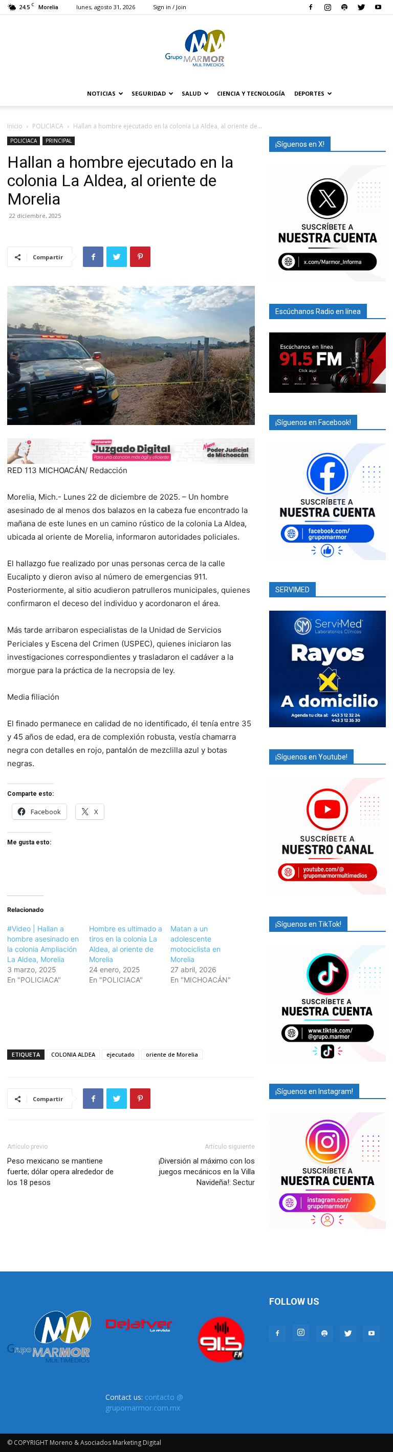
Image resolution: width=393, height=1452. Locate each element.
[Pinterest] (140, 257)
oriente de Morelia (172, 1054)
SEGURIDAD (149, 93)
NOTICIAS (101, 93)
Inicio (15, 126)
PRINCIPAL (59, 140)
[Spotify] (344, 7)
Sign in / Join (169, 7)
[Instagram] (327, 7)
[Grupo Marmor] (196, 49)
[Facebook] (310, 7)
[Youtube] (378, 7)
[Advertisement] (131, 1015)
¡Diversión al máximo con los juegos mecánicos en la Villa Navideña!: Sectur (207, 1171)
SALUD (191, 93)
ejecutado (120, 1054)
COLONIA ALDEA (73, 1054)
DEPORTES (309, 93)
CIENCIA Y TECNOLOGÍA (251, 93)
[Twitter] (361, 7)
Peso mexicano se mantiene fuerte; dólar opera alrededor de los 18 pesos (60, 1171)
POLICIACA (47, 126)
